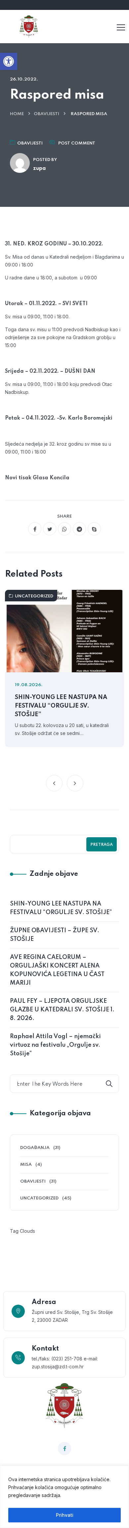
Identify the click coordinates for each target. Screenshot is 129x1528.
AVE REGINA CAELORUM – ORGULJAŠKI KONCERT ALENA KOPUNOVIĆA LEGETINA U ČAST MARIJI (57, 970)
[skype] (94, 528)
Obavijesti (46, 114)
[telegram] (79, 528)
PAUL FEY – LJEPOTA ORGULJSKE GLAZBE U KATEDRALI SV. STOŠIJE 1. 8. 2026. (62, 1009)
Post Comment (76, 143)
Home (17, 114)
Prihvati (64, 1515)
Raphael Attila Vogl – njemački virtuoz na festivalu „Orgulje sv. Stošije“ (55, 1045)
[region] (64, 1497)
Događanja (35, 1148)
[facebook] (34, 528)
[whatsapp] (64, 528)
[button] (8, 61)
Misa (26, 1164)
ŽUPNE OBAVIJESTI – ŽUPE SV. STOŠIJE (54, 935)
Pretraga (101, 845)
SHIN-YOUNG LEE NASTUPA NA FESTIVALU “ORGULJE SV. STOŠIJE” (61, 705)
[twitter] (49, 528)
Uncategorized (34, 596)
